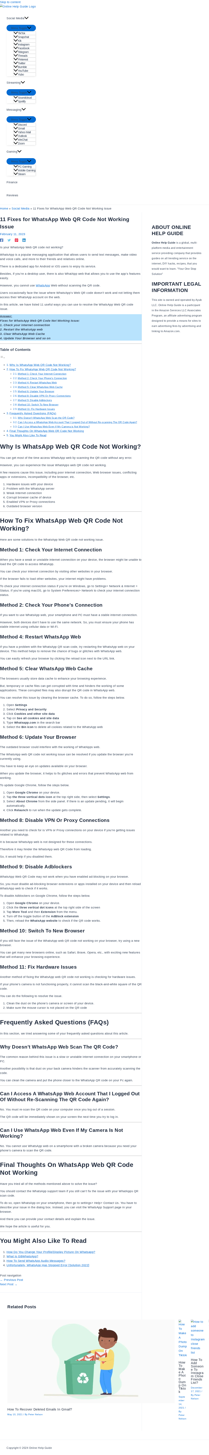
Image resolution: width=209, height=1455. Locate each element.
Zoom (21, 143)
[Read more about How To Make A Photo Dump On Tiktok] (183, 1355)
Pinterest (23, 59)
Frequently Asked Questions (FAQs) (32, 413)
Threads (22, 55)
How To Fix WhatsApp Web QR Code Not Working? (42, 369)
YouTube (23, 70)
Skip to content (10, 2)
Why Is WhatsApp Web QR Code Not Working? (40, 365)
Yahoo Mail (24, 132)
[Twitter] (9, 240)
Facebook (23, 48)
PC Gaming (25, 166)
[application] (26, 18)
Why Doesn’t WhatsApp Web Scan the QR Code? (46, 417)
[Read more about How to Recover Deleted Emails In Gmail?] (91, 1402)
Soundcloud (25, 97)
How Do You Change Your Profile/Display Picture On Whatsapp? (51, 1252)
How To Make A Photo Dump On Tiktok (182, 1377)
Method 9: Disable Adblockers (35, 400)
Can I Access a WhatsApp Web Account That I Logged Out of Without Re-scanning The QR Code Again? (77, 422)
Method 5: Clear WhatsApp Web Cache (40, 387)
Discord (22, 124)
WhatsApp (43, 285)
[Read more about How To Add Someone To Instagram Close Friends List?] (198, 1352)
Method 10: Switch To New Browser (38, 404)
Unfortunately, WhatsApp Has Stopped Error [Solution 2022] (48, 1265)
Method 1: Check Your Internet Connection (42, 373)
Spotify (22, 101)
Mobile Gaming (26, 170)
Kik (19, 40)
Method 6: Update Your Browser (36, 391)
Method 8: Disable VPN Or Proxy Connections (44, 395)
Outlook (22, 136)
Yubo (21, 74)
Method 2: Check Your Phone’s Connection (42, 378)
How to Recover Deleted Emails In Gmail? (39, 1409)
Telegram (23, 52)
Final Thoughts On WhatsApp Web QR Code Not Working (46, 431)
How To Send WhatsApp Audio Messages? (36, 1260)
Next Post (8, 1284)
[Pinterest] (16, 240)
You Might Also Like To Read (27, 435)
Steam (21, 174)
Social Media (15, 18)
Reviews (12, 195)
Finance (12, 182)
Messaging (14, 109)
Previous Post (11, 1280)
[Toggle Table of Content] (2, 357)
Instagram (23, 44)
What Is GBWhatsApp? (22, 1256)
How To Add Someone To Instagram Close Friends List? (197, 1371)
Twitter (21, 63)
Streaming (14, 82)
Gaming (12, 151)
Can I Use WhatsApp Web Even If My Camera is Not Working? (54, 426)
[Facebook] (1, 240)
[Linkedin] (24, 240)
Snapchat (23, 37)
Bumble (22, 67)
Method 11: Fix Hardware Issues (36, 409)
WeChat (22, 139)
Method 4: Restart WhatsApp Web (37, 382)
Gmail (21, 128)
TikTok (21, 33)
